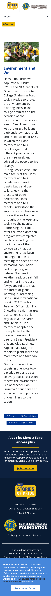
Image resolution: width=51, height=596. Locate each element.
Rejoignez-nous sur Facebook (25, 535)
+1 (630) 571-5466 (25, 512)
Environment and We (19, 70)
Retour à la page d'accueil (22, 422)
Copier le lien (30, 416)
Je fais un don (8, 24)
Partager (12, 416)
